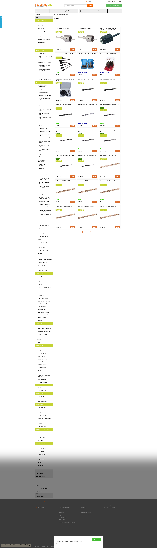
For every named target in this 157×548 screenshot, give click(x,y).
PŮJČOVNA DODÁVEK (40, 493)
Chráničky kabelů (42, 265)
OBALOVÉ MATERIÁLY (40, 443)
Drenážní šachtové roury (45, 214)
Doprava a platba (111, 1)
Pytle (39, 462)
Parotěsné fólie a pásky (44, 334)
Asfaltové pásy (42, 42)
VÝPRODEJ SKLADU (40, 496)
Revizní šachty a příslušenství (42, 165)
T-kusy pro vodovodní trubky (44, 146)
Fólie (39, 445)
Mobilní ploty (41, 396)
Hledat (90, 5)
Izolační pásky (41, 423)
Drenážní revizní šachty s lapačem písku (45, 211)
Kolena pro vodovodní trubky (44, 138)
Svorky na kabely (42, 290)
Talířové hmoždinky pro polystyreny (44, 66)
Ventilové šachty (42, 268)
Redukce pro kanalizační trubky (45, 110)
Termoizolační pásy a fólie (44, 39)
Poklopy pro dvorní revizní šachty (44, 187)
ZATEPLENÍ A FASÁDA (40, 50)
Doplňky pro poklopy (44, 225)
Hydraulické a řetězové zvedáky (44, 376)
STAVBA (37, 17)
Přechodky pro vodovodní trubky (45, 135)
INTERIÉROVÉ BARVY (40, 491)
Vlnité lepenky (41, 459)
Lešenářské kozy (42, 367)
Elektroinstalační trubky (44, 79)
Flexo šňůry (41, 295)
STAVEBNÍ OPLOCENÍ (40, 393)
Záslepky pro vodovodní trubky (45, 154)
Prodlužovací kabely (43, 298)
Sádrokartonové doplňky (44, 331)
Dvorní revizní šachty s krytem (44, 175)
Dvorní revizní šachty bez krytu (45, 172)
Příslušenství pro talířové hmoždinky (45, 74)
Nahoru (58, 231)
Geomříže (40, 25)
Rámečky (40, 284)
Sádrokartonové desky (44, 326)
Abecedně (89, 23)
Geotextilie (41, 23)
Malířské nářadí (42, 350)
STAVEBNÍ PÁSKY (39, 404)
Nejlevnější (66, 23)
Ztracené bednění (42, 45)
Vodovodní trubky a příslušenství (43, 125)
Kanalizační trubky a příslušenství (43, 89)
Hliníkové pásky (42, 407)
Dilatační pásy (41, 34)
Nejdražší (73, 23)
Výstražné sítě (42, 440)
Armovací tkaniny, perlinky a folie (45, 57)
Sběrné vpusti (42, 247)
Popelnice (40, 387)
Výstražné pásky (42, 426)
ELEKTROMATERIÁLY (40, 273)
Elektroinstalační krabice (44, 287)
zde (81, 541)
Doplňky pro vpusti (43, 250)
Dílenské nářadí (42, 353)
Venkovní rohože (42, 270)
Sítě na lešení (41, 437)
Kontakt (119, 1)
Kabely (39, 292)
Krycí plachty (41, 434)
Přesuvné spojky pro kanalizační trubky (44, 106)
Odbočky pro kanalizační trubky (45, 103)
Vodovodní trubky (43, 128)
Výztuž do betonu (42, 47)
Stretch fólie (42, 451)
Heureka (61, 510)
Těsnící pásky (41, 421)
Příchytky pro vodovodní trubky (45, 157)
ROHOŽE (37, 485)
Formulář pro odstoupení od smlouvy (67, 522)
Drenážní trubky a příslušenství (42, 161)
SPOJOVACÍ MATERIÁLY (41, 342)
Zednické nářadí (42, 348)
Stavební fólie (41, 432)
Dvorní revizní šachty (44, 168)
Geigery (40, 253)
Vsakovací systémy (42, 262)
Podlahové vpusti (43, 244)
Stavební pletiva (42, 398)
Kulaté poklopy (42, 222)
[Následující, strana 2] (117, 232)
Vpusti (39, 239)
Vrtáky (40, 385)
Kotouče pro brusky (43, 382)
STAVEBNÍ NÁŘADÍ (39, 345)
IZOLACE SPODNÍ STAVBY (41, 20)
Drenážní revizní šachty (44, 204)
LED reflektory (42, 390)
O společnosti (40, 510)
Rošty (39, 228)
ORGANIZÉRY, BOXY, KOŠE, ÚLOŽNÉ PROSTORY (43, 480)
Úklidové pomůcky (42, 359)
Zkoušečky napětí (42, 309)
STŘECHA (38, 470)
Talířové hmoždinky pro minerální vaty (44, 70)
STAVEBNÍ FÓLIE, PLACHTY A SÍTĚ (43, 429)
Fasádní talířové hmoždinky (45, 62)
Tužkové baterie (42, 317)
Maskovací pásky (42, 412)
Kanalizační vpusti (43, 242)
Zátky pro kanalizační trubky (44, 114)
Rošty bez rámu (42, 231)
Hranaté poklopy (43, 220)
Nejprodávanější (81, 23)
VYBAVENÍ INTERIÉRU (40, 476)
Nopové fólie (41, 28)
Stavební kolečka (42, 364)
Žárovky (40, 320)
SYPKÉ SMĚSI (38, 339)
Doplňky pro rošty (43, 236)
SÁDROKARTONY (39, 323)
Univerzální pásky (42, 415)
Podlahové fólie (42, 31)
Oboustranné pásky (43, 410)
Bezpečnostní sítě (42, 401)
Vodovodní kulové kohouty (45, 131)
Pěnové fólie (42, 454)
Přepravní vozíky (42, 372)
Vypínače (40, 279)
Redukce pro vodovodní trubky (44, 142)
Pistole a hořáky (42, 379)
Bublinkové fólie (43, 448)
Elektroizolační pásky (43, 314)
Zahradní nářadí (42, 356)
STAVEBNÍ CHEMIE (39, 337)
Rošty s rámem (42, 233)
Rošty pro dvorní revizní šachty (45, 183)
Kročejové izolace (42, 36)
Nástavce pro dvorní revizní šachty (44, 194)
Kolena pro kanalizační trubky (44, 99)
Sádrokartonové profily (44, 328)
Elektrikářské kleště (43, 312)
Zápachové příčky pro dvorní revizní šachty (44, 198)
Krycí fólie (41, 456)
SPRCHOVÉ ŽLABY (39, 482)
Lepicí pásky (41, 465)
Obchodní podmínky (63, 505)
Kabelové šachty (42, 306)
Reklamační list (62, 519)
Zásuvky (40, 276)
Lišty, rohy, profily (43, 59)
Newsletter (61, 512)
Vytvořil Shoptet (119, 546)
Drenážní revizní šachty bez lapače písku (45, 208)
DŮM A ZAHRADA (39, 473)
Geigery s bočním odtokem (45, 259)
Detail (72, 49)
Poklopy (40, 217)
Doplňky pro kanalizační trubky (45, 118)
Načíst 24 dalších (87, 231)
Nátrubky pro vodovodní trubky (45, 150)
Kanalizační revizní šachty (45, 201)
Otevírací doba (40, 507)
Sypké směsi (41, 76)
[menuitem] (42, 11)
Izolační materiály (42, 53)
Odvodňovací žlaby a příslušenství (43, 86)
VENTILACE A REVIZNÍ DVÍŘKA (42, 488)
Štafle (39, 370)
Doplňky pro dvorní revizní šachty (44, 179)
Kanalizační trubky (43, 92)
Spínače (40, 281)
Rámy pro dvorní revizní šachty (45, 191)
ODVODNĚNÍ (38, 82)
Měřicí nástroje (42, 361)
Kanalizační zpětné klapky (45, 95)
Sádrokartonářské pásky (44, 418)
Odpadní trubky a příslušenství (42, 122)
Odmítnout (96, 544)
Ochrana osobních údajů (64, 507)
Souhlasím (97, 539)
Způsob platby (62, 517)
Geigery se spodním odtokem (43, 257)
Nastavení (58, 543)
